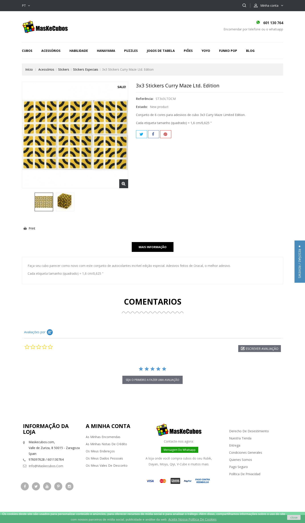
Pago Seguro (238, 467)
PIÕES (188, 51)
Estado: (142, 107)
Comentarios (152, 301)
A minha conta (108, 426)
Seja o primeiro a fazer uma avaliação (152, 380)
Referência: (145, 99)
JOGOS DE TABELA (161, 51)
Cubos (27, 51)
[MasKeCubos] (45, 26)
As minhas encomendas (103, 437)
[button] (259, 348)
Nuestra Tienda (240, 438)
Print (32, 228)
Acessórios (51, 51)
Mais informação (153, 247)
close (294, 517)
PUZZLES (131, 51)
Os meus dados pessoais (104, 458)
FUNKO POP (228, 51)
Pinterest (165, 134)
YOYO (206, 51)
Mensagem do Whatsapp (180, 450)
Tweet (141, 134)
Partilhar (153, 134)
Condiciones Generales (245, 452)
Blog (250, 51)
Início (29, 69)
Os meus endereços (100, 451)
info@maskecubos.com (46, 466)
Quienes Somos (240, 460)
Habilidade (78, 51)
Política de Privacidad (244, 474)
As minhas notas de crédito (106, 444)
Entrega (234, 445)
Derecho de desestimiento (249, 431)
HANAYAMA (106, 51)
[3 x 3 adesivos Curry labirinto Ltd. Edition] (44, 202)
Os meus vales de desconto (106, 465)
